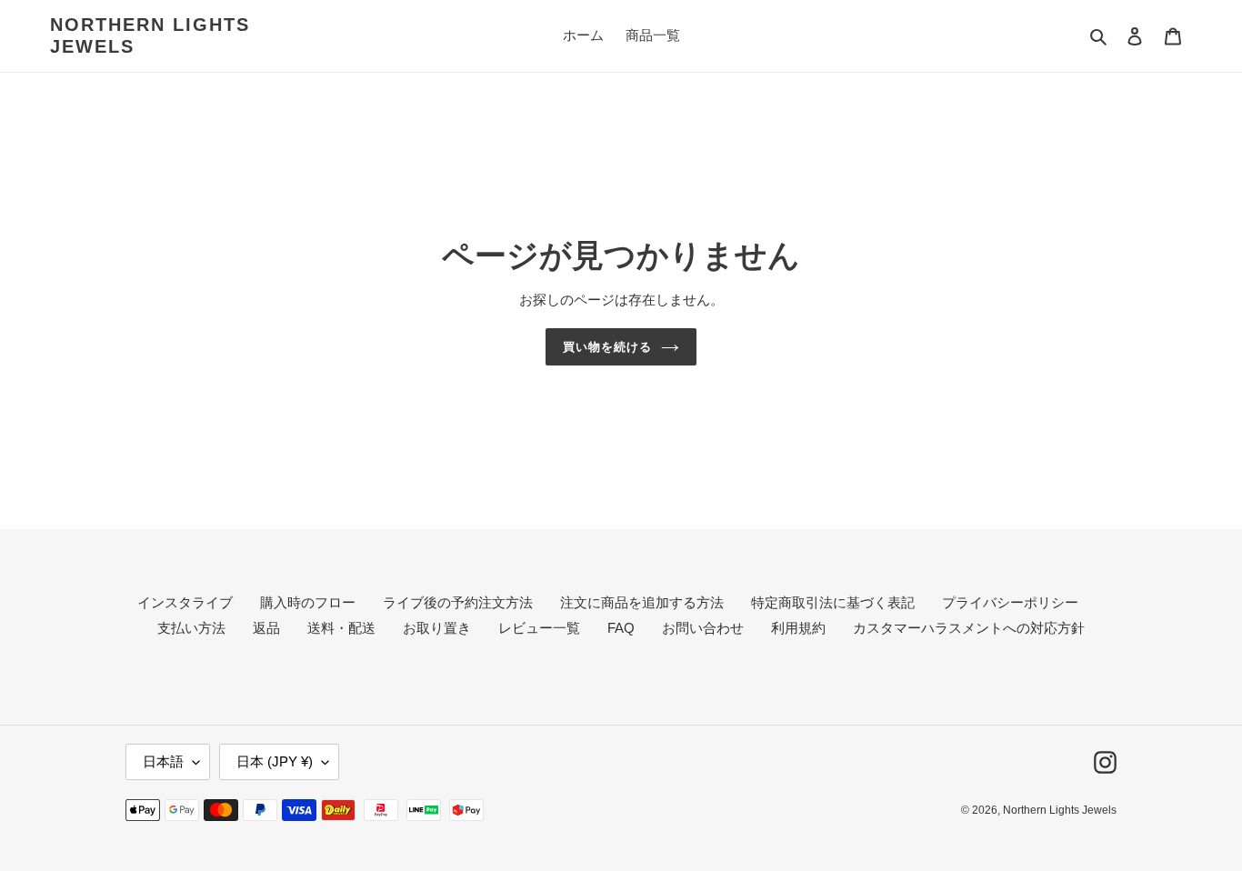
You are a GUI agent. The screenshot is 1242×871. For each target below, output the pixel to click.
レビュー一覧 (539, 628)
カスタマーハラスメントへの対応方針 (969, 628)
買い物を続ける (607, 347)
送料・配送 (341, 628)
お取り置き (437, 628)
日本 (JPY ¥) (274, 761)
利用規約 (798, 628)
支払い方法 (191, 628)
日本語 (163, 761)
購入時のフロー (308, 602)
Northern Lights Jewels (150, 35)
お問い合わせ (703, 628)
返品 (266, 628)
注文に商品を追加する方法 (642, 602)
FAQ (621, 628)
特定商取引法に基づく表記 (833, 602)
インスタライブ (185, 602)
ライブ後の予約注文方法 (458, 602)
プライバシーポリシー (1010, 602)
